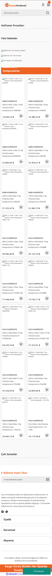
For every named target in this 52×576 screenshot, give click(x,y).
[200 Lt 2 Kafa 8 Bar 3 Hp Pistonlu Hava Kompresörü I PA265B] (39, 362)
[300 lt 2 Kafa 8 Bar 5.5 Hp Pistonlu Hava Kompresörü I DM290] (39, 134)
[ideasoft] (11, 574)
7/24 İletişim (38, 571)
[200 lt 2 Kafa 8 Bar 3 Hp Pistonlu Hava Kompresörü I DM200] (13, 179)
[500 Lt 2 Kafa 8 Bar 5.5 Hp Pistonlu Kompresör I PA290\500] (13, 316)
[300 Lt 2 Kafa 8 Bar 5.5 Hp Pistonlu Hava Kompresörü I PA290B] (13, 362)
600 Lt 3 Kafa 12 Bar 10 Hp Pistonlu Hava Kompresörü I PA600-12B (12, 244)
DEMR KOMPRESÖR (9, 101)
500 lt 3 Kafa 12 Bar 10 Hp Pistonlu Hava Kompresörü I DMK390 (12, 107)
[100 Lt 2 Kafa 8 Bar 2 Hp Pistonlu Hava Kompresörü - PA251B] (13, 407)
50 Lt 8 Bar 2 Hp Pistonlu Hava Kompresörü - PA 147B (38, 427)
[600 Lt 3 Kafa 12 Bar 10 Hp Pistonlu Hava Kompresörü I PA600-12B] (13, 225)
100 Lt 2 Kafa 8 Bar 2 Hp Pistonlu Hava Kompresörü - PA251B (11, 427)
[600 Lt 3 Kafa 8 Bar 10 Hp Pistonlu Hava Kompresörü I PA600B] (39, 225)
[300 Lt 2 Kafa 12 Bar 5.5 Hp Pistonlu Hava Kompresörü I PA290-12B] (39, 316)
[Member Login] (43, 5)
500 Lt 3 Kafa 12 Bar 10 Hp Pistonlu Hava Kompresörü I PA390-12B (12, 290)
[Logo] (15, 4)
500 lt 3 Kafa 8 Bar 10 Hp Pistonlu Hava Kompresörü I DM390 (38, 107)
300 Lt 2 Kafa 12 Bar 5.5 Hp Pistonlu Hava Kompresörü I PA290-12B (39, 336)
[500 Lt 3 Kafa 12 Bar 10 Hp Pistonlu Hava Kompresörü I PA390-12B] (13, 270)
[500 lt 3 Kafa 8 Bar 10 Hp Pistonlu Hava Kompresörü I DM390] (39, 88)
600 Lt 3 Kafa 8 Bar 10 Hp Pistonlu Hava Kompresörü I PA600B (38, 244)
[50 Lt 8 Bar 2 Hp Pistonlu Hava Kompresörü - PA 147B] (39, 407)
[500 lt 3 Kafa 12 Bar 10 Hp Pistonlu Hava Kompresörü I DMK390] (13, 88)
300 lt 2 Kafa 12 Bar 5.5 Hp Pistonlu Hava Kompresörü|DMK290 (12, 153)
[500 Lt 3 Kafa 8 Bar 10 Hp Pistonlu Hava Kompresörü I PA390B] (39, 270)
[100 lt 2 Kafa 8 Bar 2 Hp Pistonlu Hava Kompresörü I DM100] (39, 179)
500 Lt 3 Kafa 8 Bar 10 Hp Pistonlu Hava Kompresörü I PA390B (38, 290)
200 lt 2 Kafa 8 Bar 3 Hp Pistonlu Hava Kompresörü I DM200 (11, 199)
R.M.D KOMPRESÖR (9, 238)
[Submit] (48, 479)
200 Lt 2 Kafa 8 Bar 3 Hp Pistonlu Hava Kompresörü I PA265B (37, 381)
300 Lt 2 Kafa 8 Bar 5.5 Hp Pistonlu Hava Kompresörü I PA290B (12, 381)
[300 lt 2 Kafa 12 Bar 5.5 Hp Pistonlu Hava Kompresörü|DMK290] (13, 134)
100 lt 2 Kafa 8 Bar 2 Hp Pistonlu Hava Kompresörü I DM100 (37, 199)
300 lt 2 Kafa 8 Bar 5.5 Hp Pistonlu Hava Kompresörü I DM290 (38, 153)
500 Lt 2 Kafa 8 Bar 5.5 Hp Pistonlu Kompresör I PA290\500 (12, 336)
